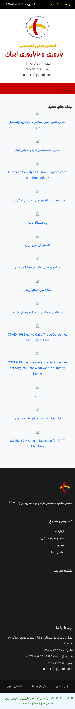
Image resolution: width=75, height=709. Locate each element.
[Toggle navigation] (67, 89)
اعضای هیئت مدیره (52, 538)
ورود (67, 4)
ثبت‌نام (54, 4)
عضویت (60, 545)
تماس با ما (58, 552)
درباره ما (60, 531)
